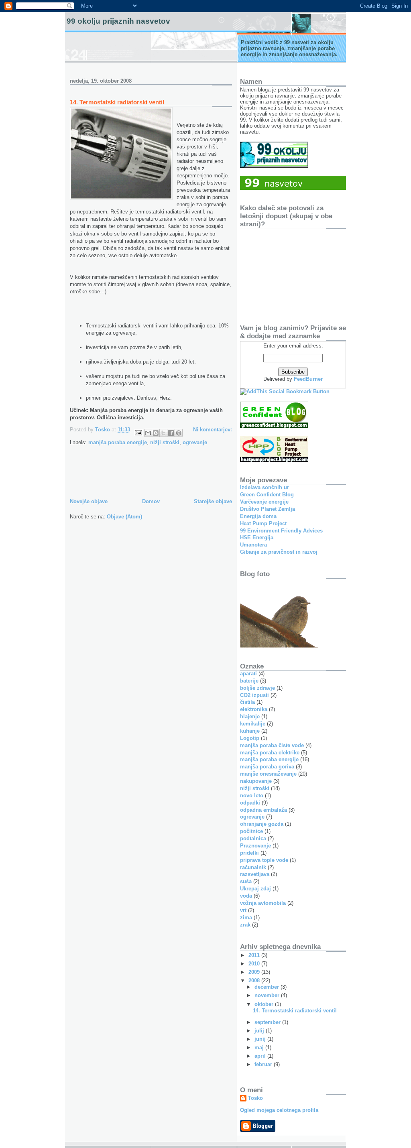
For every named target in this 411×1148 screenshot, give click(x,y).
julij (260, 1031)
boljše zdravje (257, 688)
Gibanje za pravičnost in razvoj (278, 552)
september (268, 1022)
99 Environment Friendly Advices (281, 531)
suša (246, 881)
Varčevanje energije (264, 502)
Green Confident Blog (267, 495)
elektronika (253, 709)
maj (259, 1047)
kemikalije (252, 724)
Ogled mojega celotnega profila (279, 1110)
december (267, 987)
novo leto (251, 795)
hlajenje (250, 716)
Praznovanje (255, 846)
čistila (247, 702)
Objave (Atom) (124, 517)
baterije (249, 681)
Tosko (255, 1098)
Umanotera (253, 545)
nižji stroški (164, 442)
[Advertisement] (164, 479)
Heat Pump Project (263, 523)
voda (246, 896)
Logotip (249, 738)
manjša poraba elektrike (269, 753)
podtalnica (253, 838)
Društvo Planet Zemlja (267, 509)
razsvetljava (254, 874)
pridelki (249, 853)
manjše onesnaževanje (268, 774)
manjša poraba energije (117, 442)
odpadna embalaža (263, 810)
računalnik (253, 867)
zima (246, 917)
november (267, 995)
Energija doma (258, 516)
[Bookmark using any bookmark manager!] (285, 391)
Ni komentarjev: (212, 430)
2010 (254, 964)
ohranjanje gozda (261, 824)
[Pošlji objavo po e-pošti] (148, 433)
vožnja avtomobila (263, 903)
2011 (254, 955)
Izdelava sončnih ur (264, 487)
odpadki (250, 803)
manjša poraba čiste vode (272, 745)
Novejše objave (89, 501)
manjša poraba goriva (267, 767)
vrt (243, 910)
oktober (264, 1004)
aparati (248, 674)
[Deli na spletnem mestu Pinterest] (179, 433)
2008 (254, 980)
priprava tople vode (264, 860)
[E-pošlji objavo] (138, 432)
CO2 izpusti (254, 695)
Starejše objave (213, 501)
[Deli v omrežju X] (163, 433)
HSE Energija (256, 537)
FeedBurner (308, 379)
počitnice (251, 831)
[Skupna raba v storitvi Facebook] (171, 433)
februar (264, 1064)
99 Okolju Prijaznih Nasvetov (118, 21)
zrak (245, 925)
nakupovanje (256, 781)
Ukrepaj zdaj (255, 889)
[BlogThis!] (156, 433)
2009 (254, 972)
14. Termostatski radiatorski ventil (117, 102)
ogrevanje (195, 442)
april (260, 1056)
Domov (151, 501)
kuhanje (250, 731)
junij (260, 1039)
